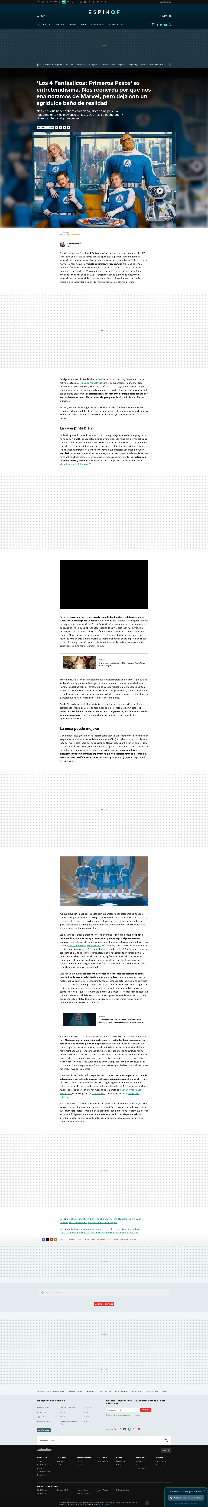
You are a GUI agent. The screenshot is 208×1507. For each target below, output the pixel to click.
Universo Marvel (89, 382)
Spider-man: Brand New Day (68, 1422)
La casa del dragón (44, 1421)
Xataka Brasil (41, 1493)
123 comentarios (46, 127)
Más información (104, 1505)
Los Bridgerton (93, 65)
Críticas (79, 1240)
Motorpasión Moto (122, 1465)
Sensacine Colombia (83, 1493)
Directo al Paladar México (102, 1491)
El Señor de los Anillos (156, 65)
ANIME (83, 24)
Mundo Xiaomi (42, 1475)
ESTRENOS (59, 24)
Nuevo (165, 16)
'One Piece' (125, 959)
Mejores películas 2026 (75, 1392)
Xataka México (42, 1490)
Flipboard (161, 24)
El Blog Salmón (161, 1461)
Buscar (166, 1440)
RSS (134, 1429)
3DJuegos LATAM (62, 1490)
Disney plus (88, 1408)
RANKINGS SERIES (116, 24)
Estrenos (71, 1240)
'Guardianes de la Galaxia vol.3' (75, 464)
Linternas (87, 1421)
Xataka (39, 1461)
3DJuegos (60, 1461)
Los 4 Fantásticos (121, 1240)
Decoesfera (139, 1465)
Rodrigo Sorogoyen (117, 65)
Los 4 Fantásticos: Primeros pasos (99, 1240)
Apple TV (40, 1417)
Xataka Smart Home (43, 1472)
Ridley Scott (58, 65)
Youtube (165, 24)
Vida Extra (60, 1465)
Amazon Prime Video (67, 1408)
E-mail (68, 127)
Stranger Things (132, 65)
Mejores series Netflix (122, 1392)
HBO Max (87, 1417)
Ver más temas (43, 1430)
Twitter (170, 24)
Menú (43, 16)
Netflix (62, 1412)
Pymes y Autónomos (162, 1465)
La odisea (63, 1417)
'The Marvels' (98, 1093)
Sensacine (80, 1461)
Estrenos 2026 (90, 1392)
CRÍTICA (46, 24)
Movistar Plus (42, 1412)
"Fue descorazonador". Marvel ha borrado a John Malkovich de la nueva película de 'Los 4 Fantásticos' (121, 1021)
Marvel (143, 65)
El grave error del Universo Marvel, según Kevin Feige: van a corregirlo (122, 664)
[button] (74, 243)
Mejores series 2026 (58, 1392)
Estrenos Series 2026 (105, 1392)
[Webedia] (44, 1449)
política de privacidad (133, 1415)
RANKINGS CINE (97, 24)
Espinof (104, 12)
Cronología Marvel (152, 1392)
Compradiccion (141, 1468)
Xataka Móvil (41, 1465)
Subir (164, 1450)
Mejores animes (137, 1392)
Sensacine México (82, 1490)
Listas (86, 1412)
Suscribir (146, 1410)
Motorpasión (120, 1461)
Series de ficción (43, 1408)
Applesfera (40, 1468)
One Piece (104, 65)
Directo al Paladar (102, 1461)
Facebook (157, 24)
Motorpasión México (123, 1490)
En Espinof (102, 660)
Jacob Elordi (69, 65)
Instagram (153, 24)
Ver (105, 1304)
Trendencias (140, 1461)
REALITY (72, 24)
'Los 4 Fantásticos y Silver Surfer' (84, 945)
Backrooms (80, 65)
